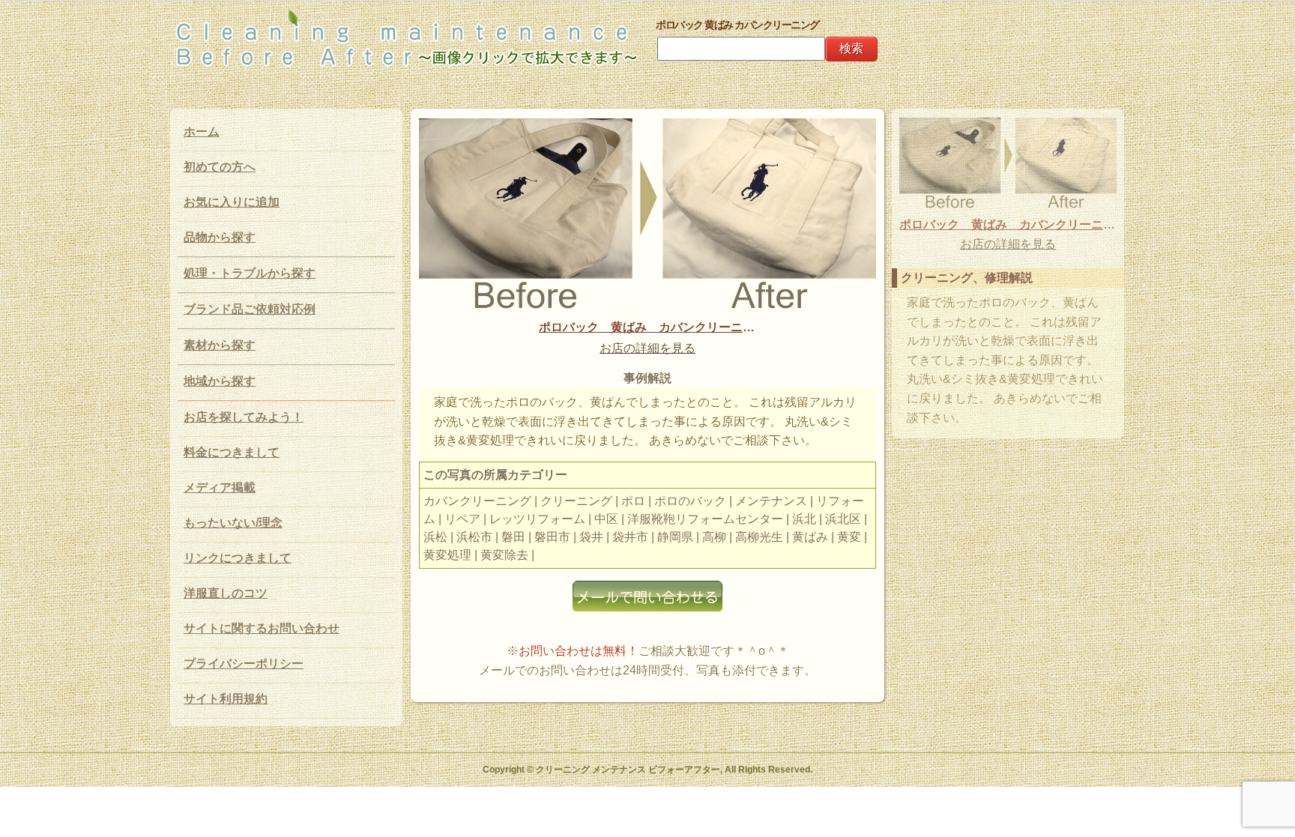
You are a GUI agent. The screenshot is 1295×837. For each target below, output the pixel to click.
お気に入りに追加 (232, 202)
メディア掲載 (220, 487)
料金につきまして (232, 452)
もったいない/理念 (233, 522)
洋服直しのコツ (226, 593)
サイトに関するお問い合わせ (261, 628)
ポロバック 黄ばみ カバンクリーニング (647, 327)
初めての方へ (220, 166)
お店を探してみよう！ (244, 417)
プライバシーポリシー (244, 663)
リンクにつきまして (238, 558)
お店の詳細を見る (647, 348)
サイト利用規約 (226, 698)
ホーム (202, 131)
